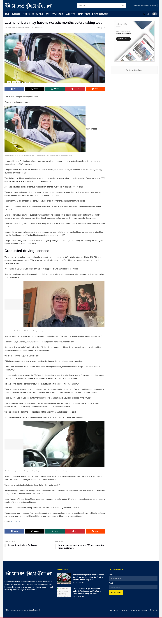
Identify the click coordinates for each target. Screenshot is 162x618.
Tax (47, 14)
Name (111, 575)
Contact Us (114, 610)
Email (111, 583)
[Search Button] (123, 5)
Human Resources (100, 14)
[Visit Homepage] (28, 5)
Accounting (37, 14)
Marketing (70, 14)
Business (16, 14)
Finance (26, 14)
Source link (15, 522)
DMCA (144, 610)
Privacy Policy (124, 610)
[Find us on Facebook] (140, 14)
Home (7, 14)
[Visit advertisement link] (134, 41)
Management (57, 14)
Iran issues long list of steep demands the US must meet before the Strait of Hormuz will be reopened (88, 577)
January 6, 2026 (10, 27)
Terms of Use (135, 610)
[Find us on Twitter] (144, 14)
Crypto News (84, 14)
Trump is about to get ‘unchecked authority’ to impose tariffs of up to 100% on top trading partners (87, 590)
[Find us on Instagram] (148, 14)
